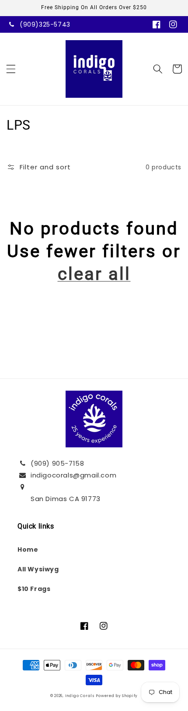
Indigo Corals (79, 695)
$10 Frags (33, 588)
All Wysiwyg (38, 569)
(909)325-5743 (45, 24)
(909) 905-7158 (57, 463)
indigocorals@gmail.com (73, 475)
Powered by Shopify (117, 695)
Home (27, 549)
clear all (94, 274)
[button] (11, 69)
